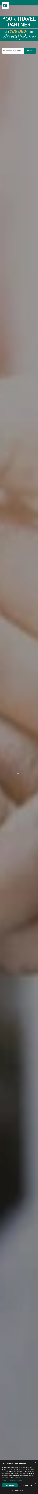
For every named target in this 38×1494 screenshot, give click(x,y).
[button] (19, 1481)
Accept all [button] (10, 1485)
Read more (24, 1478)
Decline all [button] (27, 1485)
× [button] (35, 1462)
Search (30, 51)
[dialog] (19, 1477)
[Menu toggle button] (35, 2)
